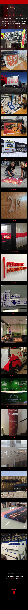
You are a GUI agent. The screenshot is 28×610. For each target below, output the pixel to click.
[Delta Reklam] (14, 7)
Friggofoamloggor (14, 282)
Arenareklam (14, 561)
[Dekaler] (14, 298)
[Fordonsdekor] (14, 360)
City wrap (14, 189)
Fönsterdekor (14, 251)
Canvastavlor (14, 530)
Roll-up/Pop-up (14, 437)
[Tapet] (14, 329)
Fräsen (14, 220)
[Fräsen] (14, 205)
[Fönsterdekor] (14, 236)
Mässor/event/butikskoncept (14, 406)
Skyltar (14, 499)
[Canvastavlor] (14, 515)
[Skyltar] (14, 484)
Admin (19, 578)
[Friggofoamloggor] (14, 267)
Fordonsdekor (14, 375)
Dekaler (14, 313)
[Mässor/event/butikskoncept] (14, 391)
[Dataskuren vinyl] (14, 453)
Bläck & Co (12, 578)
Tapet (14, 344)
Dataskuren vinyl (14, 468)
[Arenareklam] (14, 546)
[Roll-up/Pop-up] (14, 422)
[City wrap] (14, 174)
